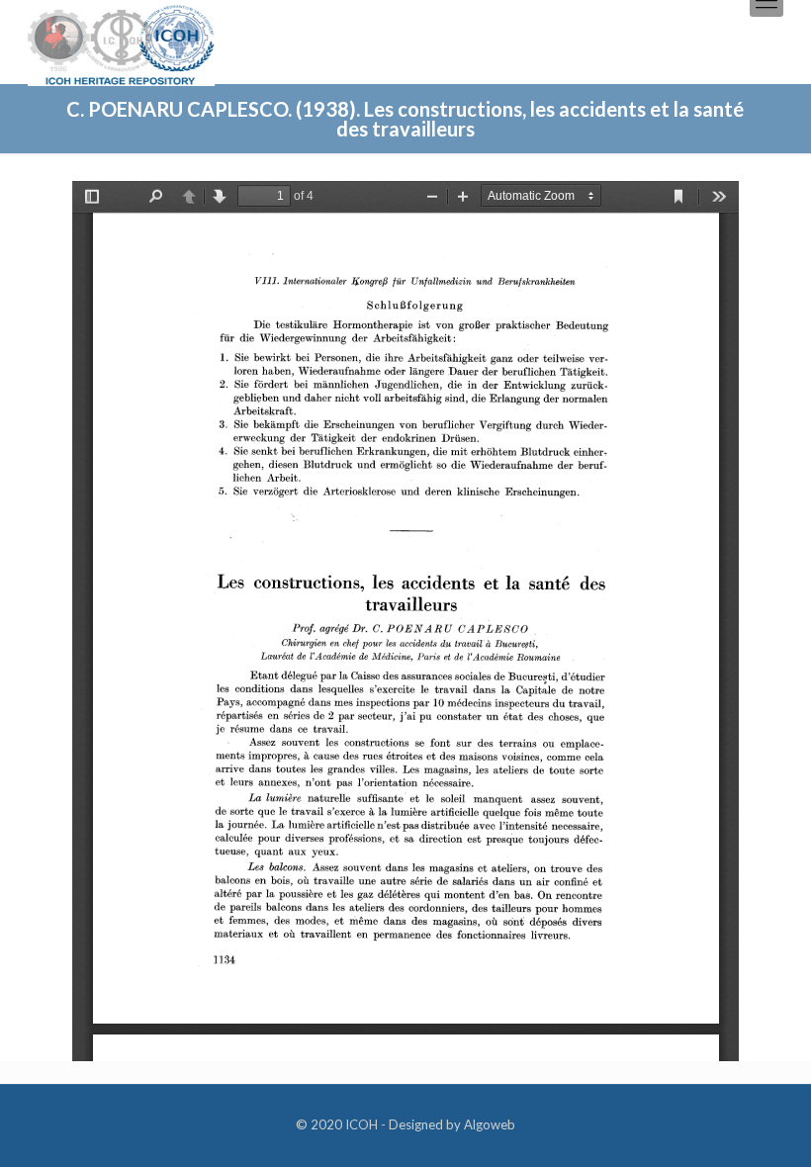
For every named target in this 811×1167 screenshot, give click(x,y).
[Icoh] (121, 43)
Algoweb (489, 1124)
